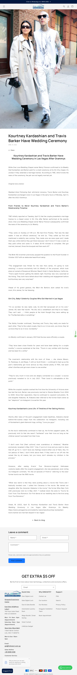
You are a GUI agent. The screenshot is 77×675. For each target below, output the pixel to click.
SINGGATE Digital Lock (35, 674)
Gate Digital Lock (27, 600)
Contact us (42, 596)
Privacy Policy (60, 604)
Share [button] (12, 150)
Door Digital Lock (27, 596)
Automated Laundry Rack (28, 610)
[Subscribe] (53, 587)
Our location (43, 600)
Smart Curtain (26, 622)
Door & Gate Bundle (28, 604)
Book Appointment (45, 615)
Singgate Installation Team (46, 610)
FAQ (57, 596)
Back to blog (39, 520)
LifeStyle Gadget (27, 626)
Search (58, 600)
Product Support (61, 609)
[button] (4, 6)
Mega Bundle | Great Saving (29, 617)
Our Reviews (43, 604)
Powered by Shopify (47, 674)
